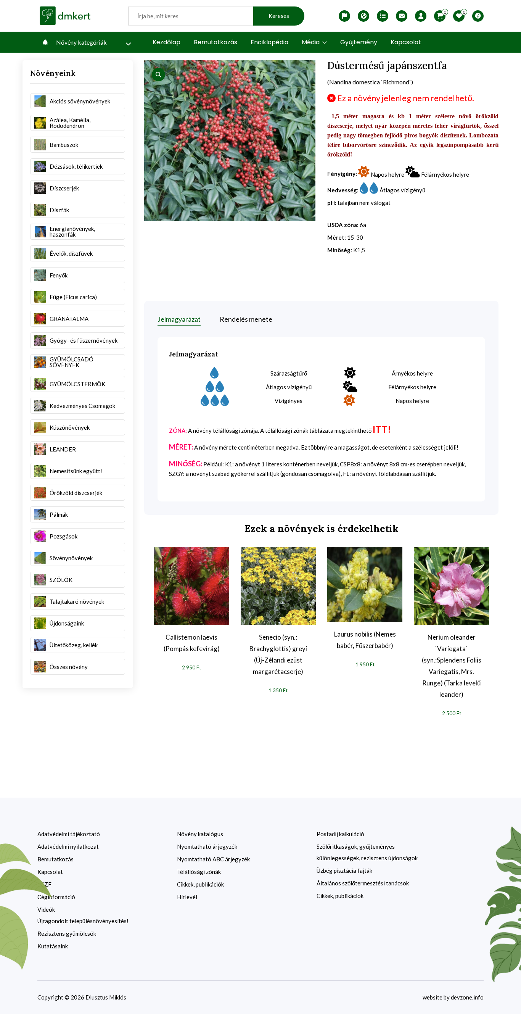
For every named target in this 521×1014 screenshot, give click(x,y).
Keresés (279, 16)
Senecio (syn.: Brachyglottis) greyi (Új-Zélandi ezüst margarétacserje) (278, 654)
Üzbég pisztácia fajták (344, 870)
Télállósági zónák (199, 871)
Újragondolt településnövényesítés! (83, 920)
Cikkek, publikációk (200, 884)
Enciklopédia (269, 42)
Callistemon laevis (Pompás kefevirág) (192, 643)
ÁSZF (44, 884)
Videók (46, 909)
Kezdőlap (166, 42)
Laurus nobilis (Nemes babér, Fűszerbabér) (365, 640)
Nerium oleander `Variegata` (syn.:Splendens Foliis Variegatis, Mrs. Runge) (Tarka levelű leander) (451, 665)
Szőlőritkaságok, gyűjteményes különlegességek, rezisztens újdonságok (367, 852)
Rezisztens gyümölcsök (66, 933)
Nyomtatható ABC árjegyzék (213, 859)
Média (311, 42)
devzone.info (467, 997)
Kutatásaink (52, 946)
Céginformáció (56, 896)
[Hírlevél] (401, 16)
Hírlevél (187, 896)
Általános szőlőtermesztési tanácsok (363, 883)
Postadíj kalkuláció (340, 833)
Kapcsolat (406, 42)
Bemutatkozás (215, 42)
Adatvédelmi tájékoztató (68, 833)
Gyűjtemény (358, 42)
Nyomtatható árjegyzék (207, 846)
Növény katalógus (200, 833)
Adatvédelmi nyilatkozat (68, 846)
